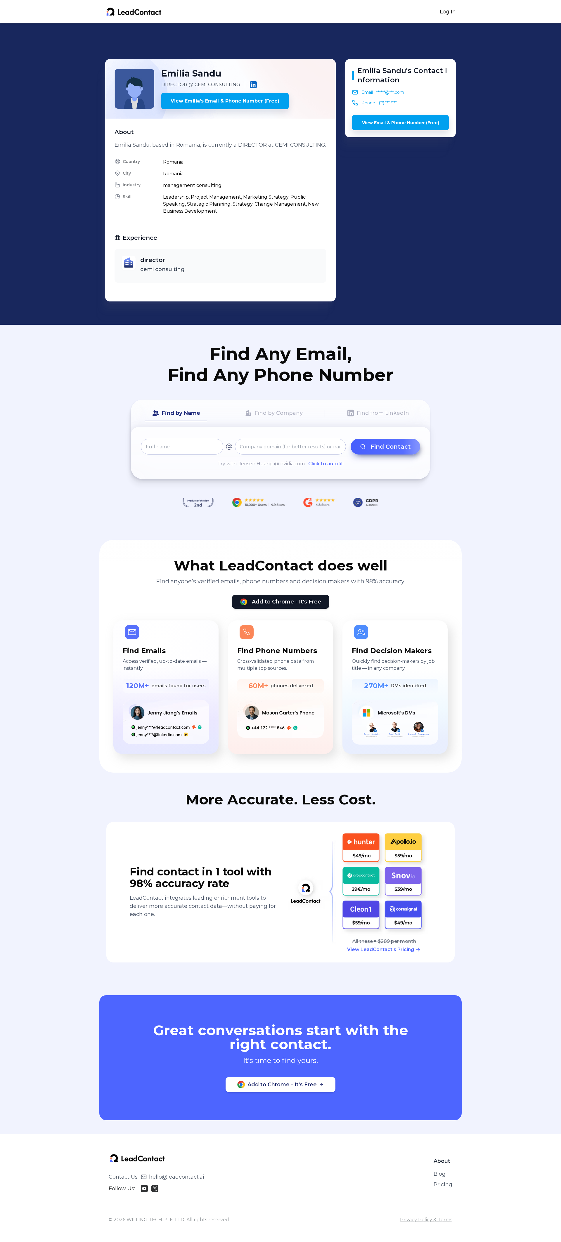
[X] (154, 1188)
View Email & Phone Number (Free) (400, 122)
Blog (440, 1174)
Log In (448, 11)
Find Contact (390, 446)
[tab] (176, 413)
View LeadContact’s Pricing (380, 949)
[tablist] (280, 413)
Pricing (443, 1184)
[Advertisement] (280, 41)
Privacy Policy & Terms (426, 1219)
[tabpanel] (280, 453)
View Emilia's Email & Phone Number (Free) (225, 101)
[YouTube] (144, 1188)
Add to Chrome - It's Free (286, 602)
